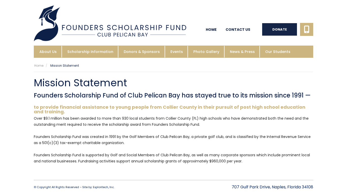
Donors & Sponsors (142, 51)
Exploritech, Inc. (103, 187)
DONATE (279, 29)
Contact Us (238, 29)
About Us (48, 51)
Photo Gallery (206, 51)
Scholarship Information (90, 51)
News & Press (242, 51)
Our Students (277, 51)
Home (211, 29)
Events (176, 51)
